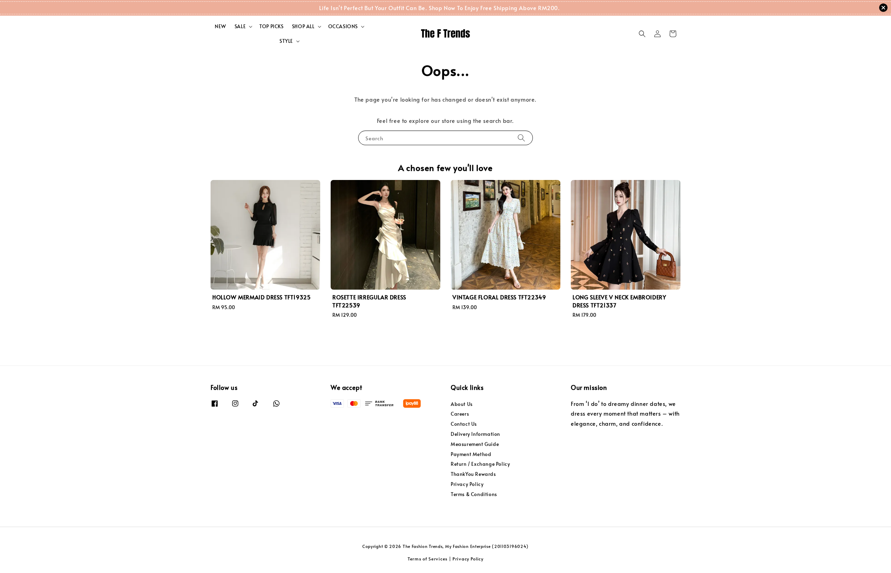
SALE (240, 26)
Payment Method (471, 454)
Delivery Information (475, 434)
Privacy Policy (467, 484)
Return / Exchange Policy (480, 464)
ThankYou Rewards (473, 474)
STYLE (286, 41)
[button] (642, 33)
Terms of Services (428, 559)
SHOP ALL (303, 26)
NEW (220, 26)
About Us (462, 404)
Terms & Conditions (474, 494)
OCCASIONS (343, 26)
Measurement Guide (475, 444)
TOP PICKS (271, 26)
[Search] (521, 137)
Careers (460, 413)
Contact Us (464, 424)
